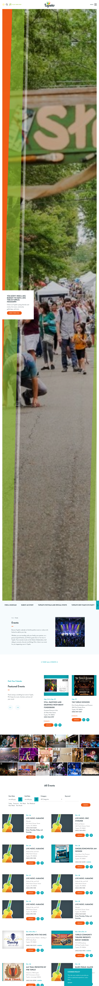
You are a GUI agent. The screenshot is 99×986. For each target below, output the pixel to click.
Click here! (84, 979)
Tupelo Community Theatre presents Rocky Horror (83, 937)
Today (10, 803)
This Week (23, 803)
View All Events (49, 662)
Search (85, 805)
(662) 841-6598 (31, 980)
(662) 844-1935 (80, 951)
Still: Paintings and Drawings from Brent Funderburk (53, 705)
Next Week (12, 805)
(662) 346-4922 (80, 830)
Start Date (12, 796)
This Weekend (31, 803)
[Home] (49, 4)
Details (48, 725)
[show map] (60, 725)
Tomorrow (16, 803)
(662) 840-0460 (31, 828)
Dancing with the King (36, 935)
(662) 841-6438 (80, 862)
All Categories (45, 799)
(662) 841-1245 (77, 712)
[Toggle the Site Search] (7, 4)
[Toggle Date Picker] (20, 799)
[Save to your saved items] (56, 725)
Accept (70, 982)
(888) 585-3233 (31, 945)
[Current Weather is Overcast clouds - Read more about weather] (3, 4)
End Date (27, 796)
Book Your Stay (14, 313)
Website (47, 721)
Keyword (67, 796)
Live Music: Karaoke (35, 818)
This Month (19, 805)
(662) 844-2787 (49, 717)
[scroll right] (97, 605)
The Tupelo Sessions (81, 702)
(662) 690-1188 (31, 858)
